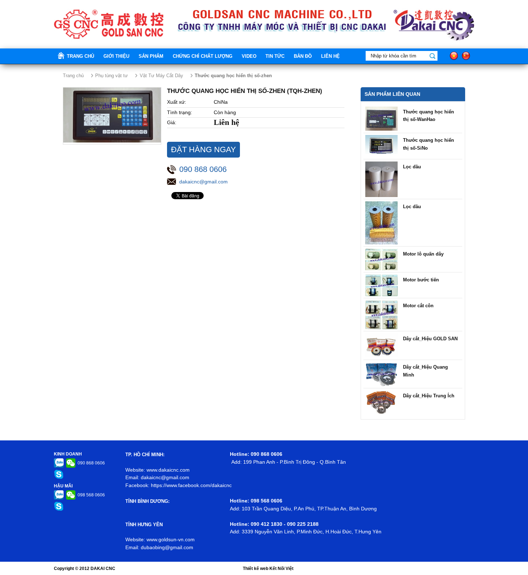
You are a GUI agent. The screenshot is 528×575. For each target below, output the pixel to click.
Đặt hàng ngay (203, 149)
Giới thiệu (116, 56)
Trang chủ (80, 56)
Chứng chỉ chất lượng (202, 56)
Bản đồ (303, 56)
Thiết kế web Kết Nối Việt (268, 568)
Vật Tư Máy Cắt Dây (161, 75)
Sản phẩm (151, 56)
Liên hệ (330, 56)
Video (249, 56)
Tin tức (274, 56)
